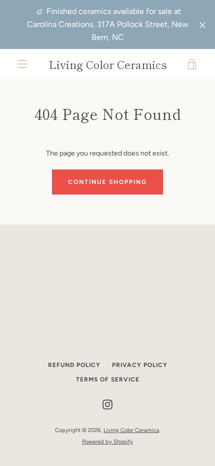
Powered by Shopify (107, 441)
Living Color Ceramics (107, 64)
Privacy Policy (140, 365)
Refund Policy (74, 365)
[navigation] (22, 64)
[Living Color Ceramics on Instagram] (107, 404)
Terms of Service (108, 379)
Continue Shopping (107, 182)
